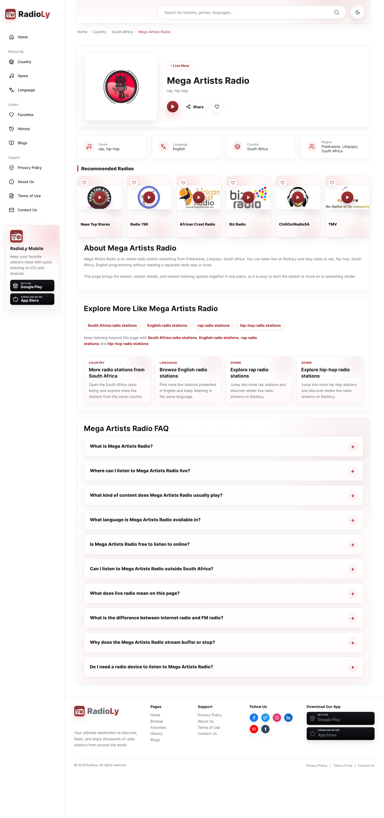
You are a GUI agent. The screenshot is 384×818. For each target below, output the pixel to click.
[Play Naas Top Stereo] (100, 197)
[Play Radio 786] (149, 197)
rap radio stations (213, 325)
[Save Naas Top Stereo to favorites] (84, 183)
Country (99, 31)
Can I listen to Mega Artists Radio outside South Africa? (151, 568)
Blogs (155, 739)
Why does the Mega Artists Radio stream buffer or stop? (152, 642)
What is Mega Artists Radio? (121, 446)
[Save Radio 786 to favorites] (134, 183)
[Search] (336, 12)
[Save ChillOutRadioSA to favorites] (282, 183)
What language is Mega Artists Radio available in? (145, 519)
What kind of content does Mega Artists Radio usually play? (156, 495)
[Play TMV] (347, 197)
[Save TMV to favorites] (332, 183)
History (156, 733)
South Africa (122, 31)
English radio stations (167, 325)
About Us (205, 721)
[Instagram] (277, 717)
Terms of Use (209, 727)
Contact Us (207, 733)
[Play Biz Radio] (248, 197)
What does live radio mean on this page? (135, 593)
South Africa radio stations (112, 325)
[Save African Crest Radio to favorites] (183, 183)
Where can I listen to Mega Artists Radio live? (140, 470)
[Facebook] (254, 717)
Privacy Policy (210, 715)
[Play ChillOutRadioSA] (298, 197)
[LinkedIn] (288, 717)
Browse (156, 721)
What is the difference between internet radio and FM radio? (156, 617)
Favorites (158, 727)
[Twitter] (265, 717)
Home (82, 31)
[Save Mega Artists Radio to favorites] (217, 106)
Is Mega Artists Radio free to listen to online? (140, 544)
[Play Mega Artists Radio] (172, 106)
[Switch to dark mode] (357, 12)
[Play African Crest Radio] (199, 197)
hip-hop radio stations (260, 325)
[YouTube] (254, 729)
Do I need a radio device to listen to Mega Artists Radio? (151, 666)
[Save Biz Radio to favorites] (233, 183)
